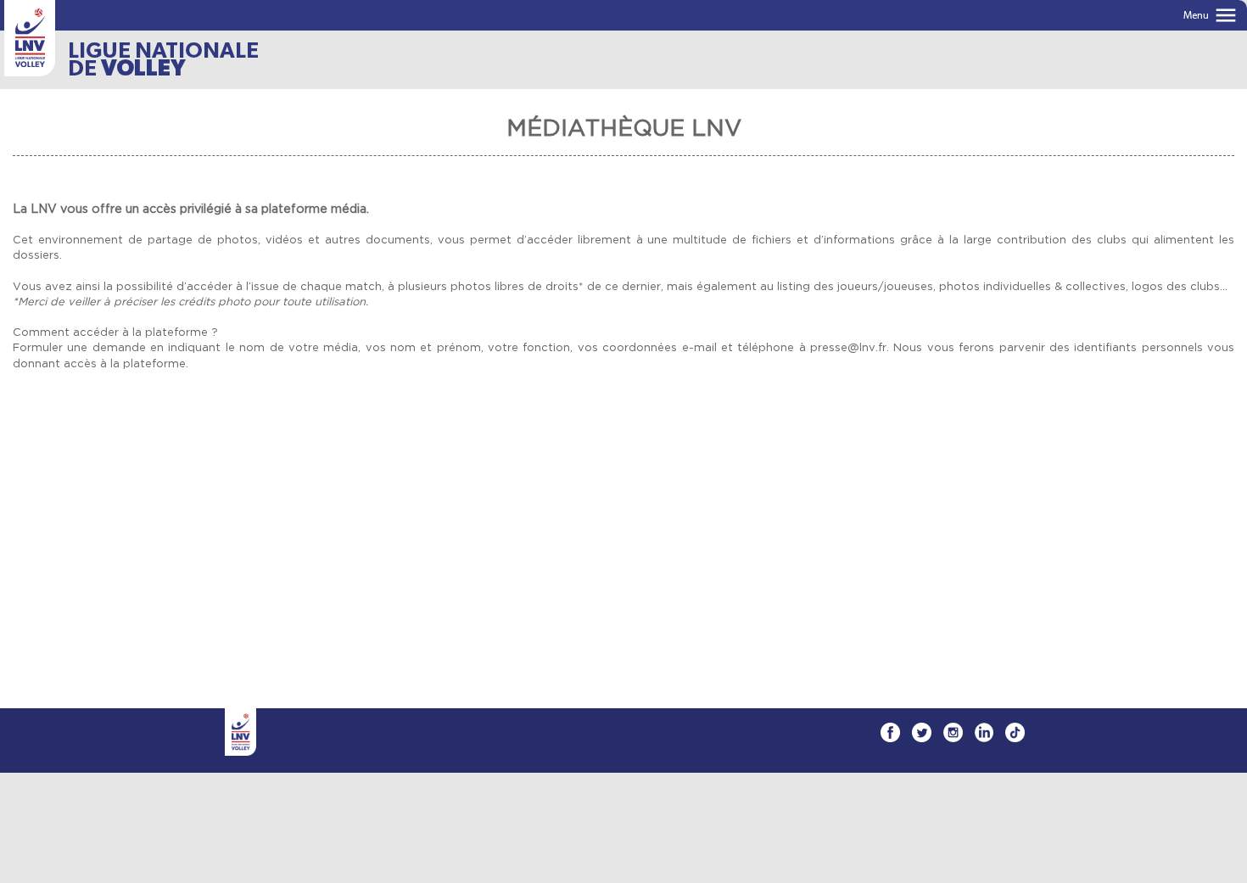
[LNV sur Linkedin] (984, 732)
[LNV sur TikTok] (1015, 732)
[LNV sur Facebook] (890, 732)
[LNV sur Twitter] (921, 732)
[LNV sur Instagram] (953, 732)
